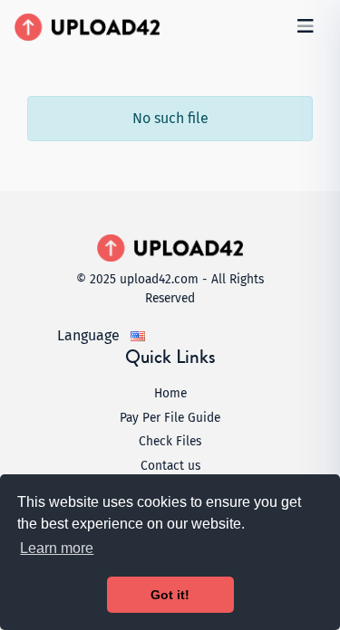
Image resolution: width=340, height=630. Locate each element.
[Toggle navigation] (305, 26)
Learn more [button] (56, 548)
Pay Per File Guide (170, 417)
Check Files (170, 441)
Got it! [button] (170, 594)
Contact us (170, 465)
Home (170, 393)
